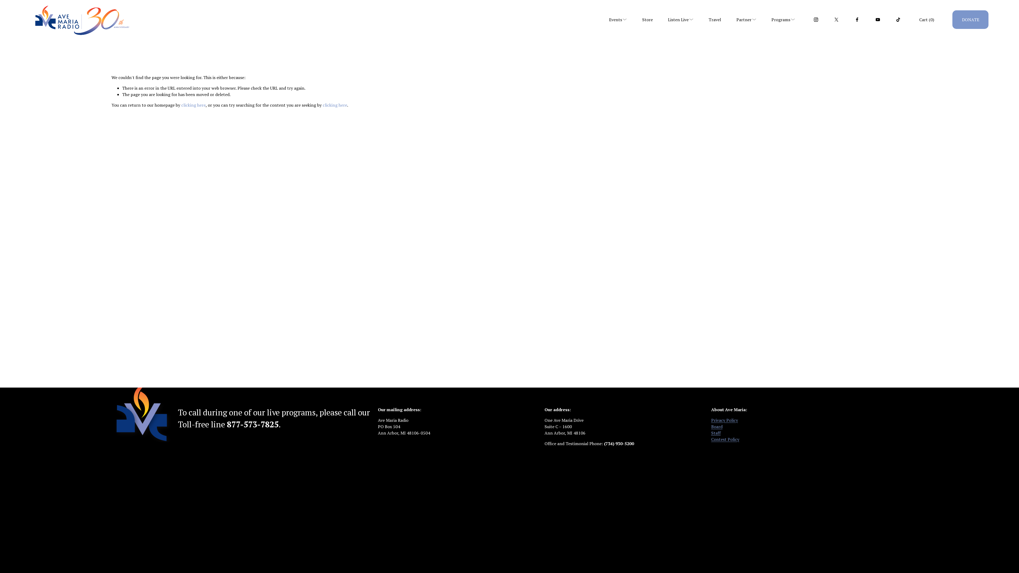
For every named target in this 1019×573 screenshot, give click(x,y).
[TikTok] (898, 19)
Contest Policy (725, 439)
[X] (836, 19)
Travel (715, 20)
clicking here (193, 105)
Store (647, 20)
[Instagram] (816, 19)
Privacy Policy (724, 420)
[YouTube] (877, 19)
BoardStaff (717, 430)
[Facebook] (857, 19)
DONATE (970, 20)
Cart (926, 20)
